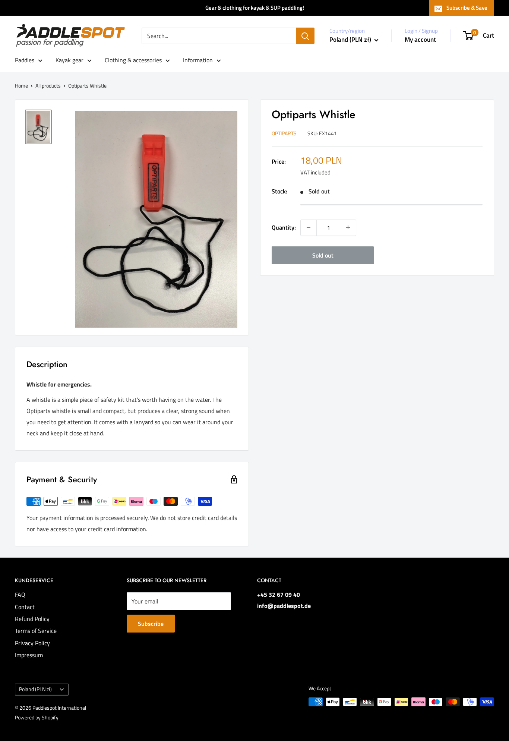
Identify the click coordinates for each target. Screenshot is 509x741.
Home (21, 85)
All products (48, 85)
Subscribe (151, 623)
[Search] (305, 36)
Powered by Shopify (37, 717)
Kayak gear (69, 60)
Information (198, 60)
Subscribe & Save (466, 7)
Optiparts (284, 133)
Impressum (29, 654)
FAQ (20, 594)
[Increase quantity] (348, 227)
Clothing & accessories (133, 60)
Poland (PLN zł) (35, 689)
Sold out (322, 254)
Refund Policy (32, 618)
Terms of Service (36, 630)
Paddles (24, 60)
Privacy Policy (32, 642)
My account (420, 39)
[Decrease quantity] (308, 227)
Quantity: (284, 227)
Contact (25, 606)
